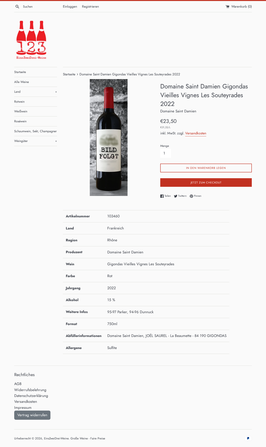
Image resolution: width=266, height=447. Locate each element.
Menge (164, 146)
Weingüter (35, 141)
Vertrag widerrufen (32, 415)
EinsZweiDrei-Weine (56, 438)
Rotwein (19, 101)
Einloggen (70, 6)
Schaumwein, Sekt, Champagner (35, 131)
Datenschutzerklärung (31, 395)
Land (35, 91)
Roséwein (20, 121)
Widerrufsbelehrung (30, 389)
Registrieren (90, 6)
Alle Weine (21, 82)
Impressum (23, 407)
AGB (18, 383)
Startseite (20, 72)
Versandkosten (195, 133)
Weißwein (20, 111)
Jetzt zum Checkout (206, 182)
